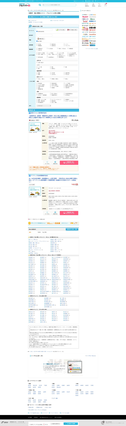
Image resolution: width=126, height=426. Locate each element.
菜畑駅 (62, 299)
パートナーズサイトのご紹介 (92, 48)
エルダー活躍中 (41, 84)
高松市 (66, 289)
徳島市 (54, 289)
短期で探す (31, 407)
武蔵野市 (32, 274)
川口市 (42, 259)
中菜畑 (42, 320)
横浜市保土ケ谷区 (45, 279)
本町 (54, 315)
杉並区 (54, 269)
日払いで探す (48, 407)
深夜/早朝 (67, 73)
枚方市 (31, 286)
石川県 (53, 393)
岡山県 (81, 391)
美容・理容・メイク (56, 249)
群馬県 (39, 387)
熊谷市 (31, 259)
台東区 (42, 265)
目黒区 (42, 267)
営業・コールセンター (48, 10)
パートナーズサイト (54, 413)
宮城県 (34, 391)
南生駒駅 (32, 299)
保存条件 (93, 6)
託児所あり (67, 95)
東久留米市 (55, 277)
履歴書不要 (40, 89)
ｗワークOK (61, 53)
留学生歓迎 (40, 57)
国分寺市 (32, 277)
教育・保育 (54, 248)
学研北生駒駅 (33, 305)
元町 (31, 316)
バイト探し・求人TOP (33, 10)
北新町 (42, 316)
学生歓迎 (40, 83)
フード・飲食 (33, 239)
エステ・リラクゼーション (35, 249)
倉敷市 (31, 289)
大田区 (54, 267)
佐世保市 (43, 293)
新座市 (66, 260)
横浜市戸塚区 (67, 279)
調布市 (31, 276)
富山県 (68, 391)
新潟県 (58, 391)
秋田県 (39, 393)
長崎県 (45, 400)
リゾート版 (55, 398)
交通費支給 (40, 93)
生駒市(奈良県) (41, 31)
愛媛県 (87, 393)
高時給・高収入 (54, 78)
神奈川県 (35, 385)
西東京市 (66, 277)
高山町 (42, 318)
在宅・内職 (53, 102)
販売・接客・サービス (56, 239)
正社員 (39, 44)
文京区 (31, 265)
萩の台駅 (32, 301)
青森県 (34, 393)
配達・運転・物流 (33, 242)
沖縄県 (44, 401)
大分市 (54, 293)
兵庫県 (58, 385)
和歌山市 (55, 288)
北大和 (54, 318)
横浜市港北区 (56, 279)
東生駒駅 (47, 306)
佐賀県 (34, 401)
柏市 (66, 262)
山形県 (44, 391)
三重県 (92, 385)
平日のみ (67, 74)
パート (66, 44)
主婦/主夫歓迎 (41, 86)
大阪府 (53, 385)
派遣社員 (53, 45)
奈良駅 (31, 298)
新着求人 (87, 6)
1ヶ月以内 (50, 48)
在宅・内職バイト (42, 54)
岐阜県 (87, 385)
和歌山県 (59, 387)
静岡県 (81, 385)
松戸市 (54, 262)
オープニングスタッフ (56, 99)
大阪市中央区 (44, 284)
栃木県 (34, 387)
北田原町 (66, 315)
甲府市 (42, 282)
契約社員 (53, 44)
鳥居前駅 (63, 301)
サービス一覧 (21, 421)
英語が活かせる (68, 86)
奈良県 (39, 10)
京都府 (63, 385)
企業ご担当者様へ (58, 417)
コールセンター (33, 20)
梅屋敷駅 (47, 303)
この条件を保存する (55, 423)
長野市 (54, 282)
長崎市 (31, 293)
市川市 (31, 262)
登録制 (53, 87)
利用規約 (36, 417)
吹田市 (54, 284)
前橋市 (31, 257)
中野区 (42, 269)
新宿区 (66, 264)
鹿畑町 (66, 313)
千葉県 (45, 385)
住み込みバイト (61, 55)
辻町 (54, 313)
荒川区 (42, 271)
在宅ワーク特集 (41, 53)
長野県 (53, 391)
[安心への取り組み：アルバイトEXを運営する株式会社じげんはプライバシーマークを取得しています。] (103, 423)
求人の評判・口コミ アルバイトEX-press (37, 409)
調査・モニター (55, 251)
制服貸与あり (54, 95)
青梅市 (54, 274)
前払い (66, 78)
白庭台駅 (63, 305)
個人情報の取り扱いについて (46, 417)
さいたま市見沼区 (57, 257)
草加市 (31, 260)
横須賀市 (43, 281)
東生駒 (66, 316)
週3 (39, 68)
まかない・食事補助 (42, 95)
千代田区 (32, 264)
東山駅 (47, 299)
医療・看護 (54, 244)
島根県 (92, 391)
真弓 (54, 311)
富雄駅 (31, 306)
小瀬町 (42, 315)
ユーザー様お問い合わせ (34, 413)
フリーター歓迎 (54, 86)
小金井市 (55, 276)
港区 (54, 264)
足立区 (31, 272)
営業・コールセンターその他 (36, 22)
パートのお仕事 (72, 53)
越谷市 (42, 260)
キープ (105, 4)
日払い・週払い (41, 78)
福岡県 (29, 400)
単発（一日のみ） (62, 48)
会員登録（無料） (91, 1)
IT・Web (32, 251)
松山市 (31, 291)
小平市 (66, 276)
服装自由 (53, 101)
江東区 (66, 265)
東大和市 (43, 277)
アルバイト (67, 45)
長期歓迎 (71, 48)
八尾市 (54, 286)
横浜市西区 (32, 279)
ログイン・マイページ (102, 1)
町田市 (42, 276)
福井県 (58, 393)
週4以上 (53, 68)
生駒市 (42, 10)
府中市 (66, 274)
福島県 (39, 391)
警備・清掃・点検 (55, 241)
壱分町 (54, 316)
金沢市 (31, 282)
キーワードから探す (65, 413)
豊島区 (66, 269)
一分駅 (62, 298)
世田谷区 (66, 267)
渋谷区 (31, 269)
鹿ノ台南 (32, 320)
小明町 (31, 315)
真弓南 (66, 320)
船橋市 (42, 262)
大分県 (29, 401)
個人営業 (40, 41)
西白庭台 (32, 318)
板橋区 (54, 271)
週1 (52, 67)
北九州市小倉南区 (45, 291)
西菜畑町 (32, 322)
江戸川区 (55, 272)
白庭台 (66, 318)
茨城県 (29, 387)
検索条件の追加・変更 (72, 229)
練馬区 (66, 271)
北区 (31, 271)
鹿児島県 (40, 400)
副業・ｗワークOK (42, 99)
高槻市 (66, 284)
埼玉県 (40, 385)
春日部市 (66, 259)
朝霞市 (54, 260)
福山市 (42, 289)
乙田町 (31, 313)
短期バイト (61, 54)
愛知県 (76, 385)
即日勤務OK (40, 102)
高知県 (76, 395)
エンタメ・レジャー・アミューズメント (38, 241)
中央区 (42, 264)
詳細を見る (55, 163)
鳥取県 (76, 393)
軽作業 (53, 242)
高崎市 (42, 257)
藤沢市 (54, 281)
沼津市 (31, 284)
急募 (39, 87)
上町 (66, 311)
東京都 (29, 385)
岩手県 (29, 393)
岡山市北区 (67, 288)
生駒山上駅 (48, 301)
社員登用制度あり (69, 93)
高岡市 (66, 281)
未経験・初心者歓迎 (69, 84)
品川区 (31, 267)
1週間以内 (40, 48)
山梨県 (63, 391)
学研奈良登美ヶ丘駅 (50, 305)
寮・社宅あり (54, 93)
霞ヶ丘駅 (63, 303)
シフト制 (40, 67)
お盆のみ (40, 50)
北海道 (29, 391)
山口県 (87, 391)
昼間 (39, 73)
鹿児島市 (66, 293)
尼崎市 (42, 288)
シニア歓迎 (50, 53)
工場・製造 (32, 244)
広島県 (76, 391)
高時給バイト (72, 55)
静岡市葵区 (67, 282)
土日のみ (53, 74)
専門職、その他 (33, 253)
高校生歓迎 (61, 57)
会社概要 (30, 417)
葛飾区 (42, 272)
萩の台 (31, 311)
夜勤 (39, 74)
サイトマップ (44, 413)
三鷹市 (42, 274)
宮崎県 (39, 401)
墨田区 (54, 265)
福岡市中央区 (56, 291)
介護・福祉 (32, 246)
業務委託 (40, 45)
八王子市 (66, 272)
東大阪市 (66, 286)
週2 (66, 67)
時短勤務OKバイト (73, 54)
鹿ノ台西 (43, 322)
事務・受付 (54, 246)
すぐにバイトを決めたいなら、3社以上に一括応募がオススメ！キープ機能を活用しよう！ (53, 223)
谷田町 (42, 313)
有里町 (54, 320)
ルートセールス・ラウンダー (58, 20)
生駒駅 (47, 298)
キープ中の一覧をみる (91, 355)
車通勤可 (67, 99)
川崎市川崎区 (33, 281)
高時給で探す (40, 407)
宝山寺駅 (32, 303)
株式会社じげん (13, 421)
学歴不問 (67, 87)
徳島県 (92, 393)
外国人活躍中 (54, 84)
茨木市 (42, 286)
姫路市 (31, 288)
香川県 (81, 393)
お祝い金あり (41, 62)
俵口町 (42, 311)
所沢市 (54, 259)
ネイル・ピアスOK (69, 101)
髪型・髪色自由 (41, 101)
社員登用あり (51, 57)
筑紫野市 (66, 291)
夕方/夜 (53, 73)
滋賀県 (68, 385)
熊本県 (34, 400)
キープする (47, 163)
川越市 (66, 257)
